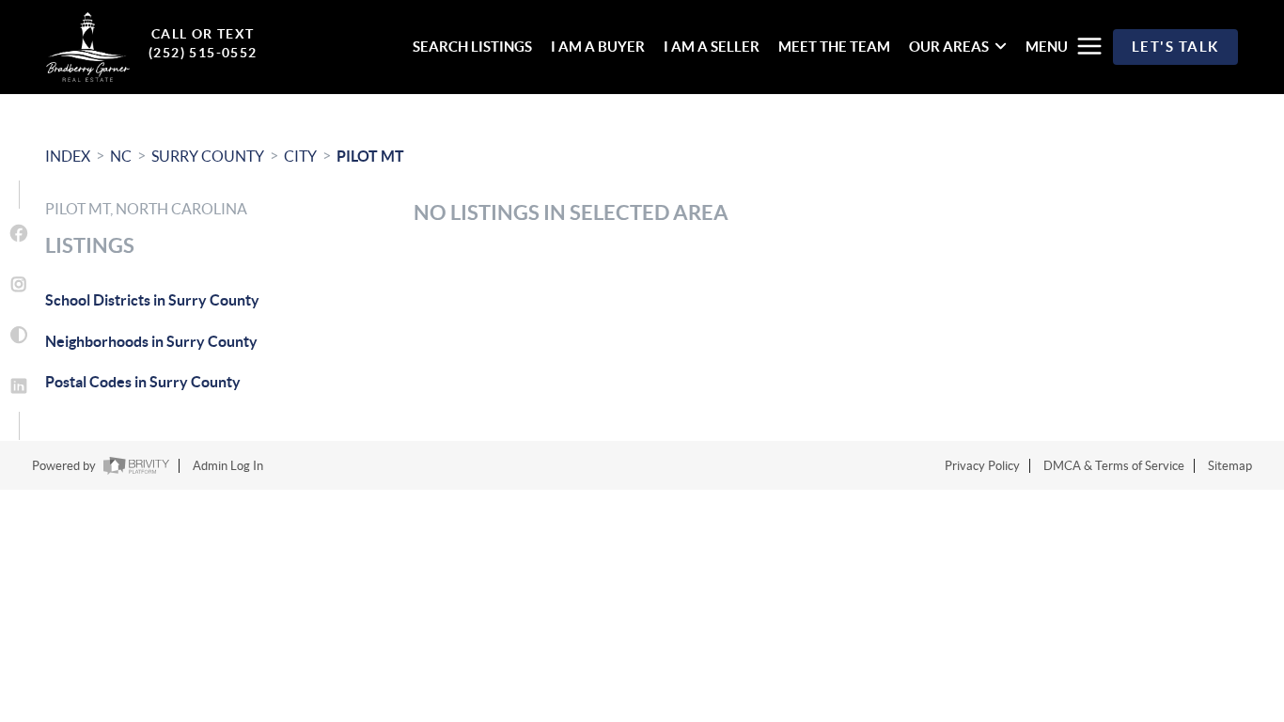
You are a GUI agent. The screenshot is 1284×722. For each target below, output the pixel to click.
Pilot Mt (370, 156)
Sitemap (1230, 466)
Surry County (207, 156)
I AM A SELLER (711, 47)
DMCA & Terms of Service (1113, 466)
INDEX (67, 156)
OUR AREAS (949, 47)
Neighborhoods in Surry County (151, 341)
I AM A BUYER (598, 47)
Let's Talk (1175, 47)
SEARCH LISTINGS (472, 47)
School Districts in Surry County (152, 299)
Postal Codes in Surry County (143, 381)
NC (121, 156)
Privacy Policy (982, 466)
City (300, 156)
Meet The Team (834, 47)
